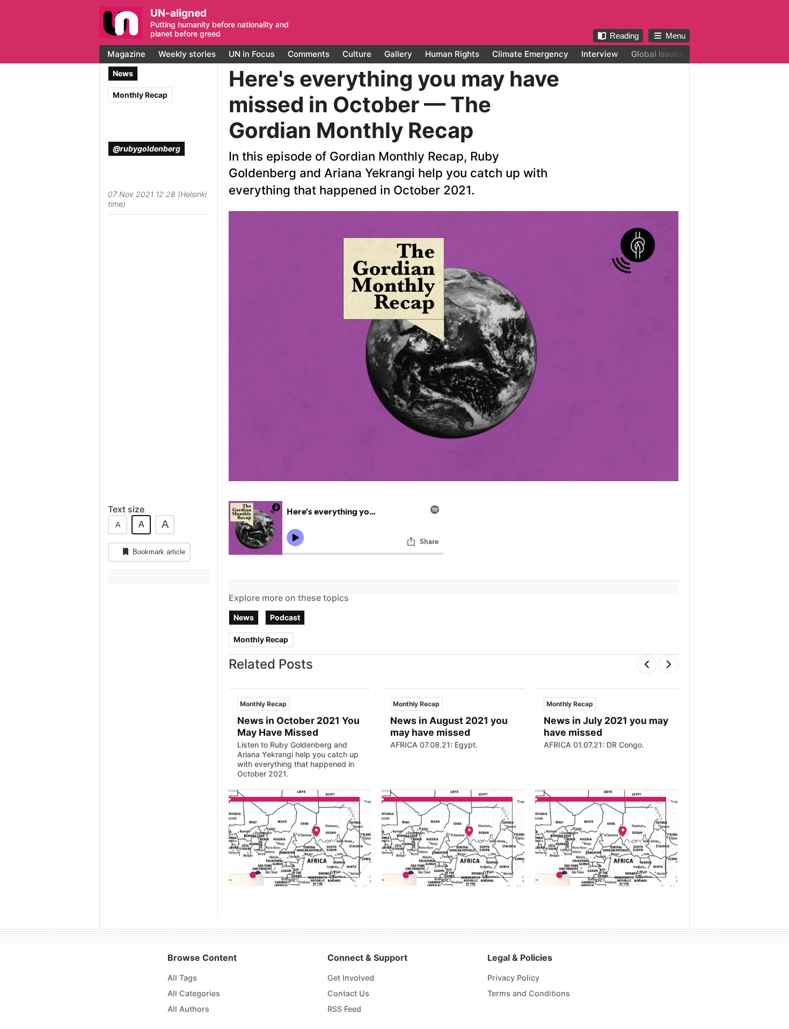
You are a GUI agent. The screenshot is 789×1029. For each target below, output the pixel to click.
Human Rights (452, 54)
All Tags (182, 977)
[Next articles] (668, 664)
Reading (624, 35)
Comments (309, 54)
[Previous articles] (646, 664)
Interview (599, 54)
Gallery (398, 54)
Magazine (126, 54)
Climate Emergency (530, 54)
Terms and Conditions (528, 993)
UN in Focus (252, 54)
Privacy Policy (513, 977)
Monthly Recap (140, 94)
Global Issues (657, 54)
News (123, 73)
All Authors (188, 1008)
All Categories (193, 993)
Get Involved (350, 977)
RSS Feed (344, 1008)
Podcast (285, 616)
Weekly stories (187, 54)
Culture (356, 54)
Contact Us (348, 993)
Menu (675, 35)
